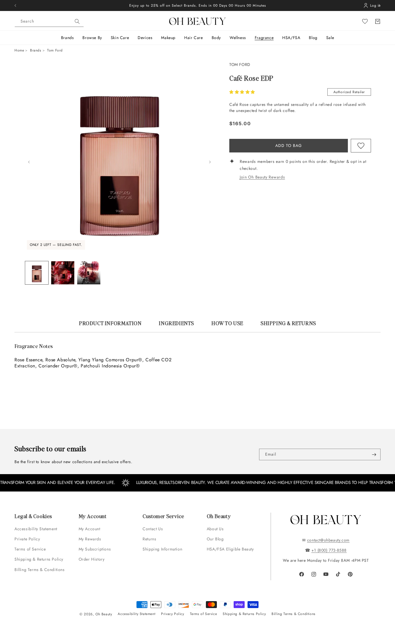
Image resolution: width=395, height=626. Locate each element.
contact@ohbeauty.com (328, 540)
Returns (149, 539)
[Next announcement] (379, 5)
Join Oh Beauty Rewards (262, 177)
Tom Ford (239, 64)
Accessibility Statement (35, 529)
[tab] (110, 326)
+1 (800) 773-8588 (329, 550)
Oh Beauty (103, 614)
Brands (35, 50)
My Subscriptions (95, 549)
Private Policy (27, 539)
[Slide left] (29, 162)
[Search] (77, 21)
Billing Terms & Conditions (39, 569)
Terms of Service (30, 549)
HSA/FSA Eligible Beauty (230, 549)
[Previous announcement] (15, 5)
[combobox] (49, 21)
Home (19, 50)
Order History (92, 559)
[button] (242, 92)
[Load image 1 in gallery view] (36, 272)
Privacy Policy (172, 613)
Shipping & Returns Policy (38, 559)
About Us (215, 529)
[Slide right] (210, 162)
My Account (90, 529)
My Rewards (90, 539)
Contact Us (153, 529)
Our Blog (215, 539)
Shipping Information (162, 549)
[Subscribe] (374, 454)
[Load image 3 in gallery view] (88, 272)
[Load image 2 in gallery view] (62, 272)
